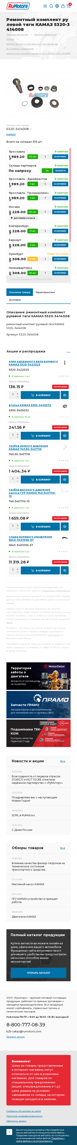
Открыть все (68, 352)
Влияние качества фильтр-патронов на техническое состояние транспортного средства (38, 866)
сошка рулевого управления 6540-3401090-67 (30, 538)
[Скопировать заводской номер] (31, 129)
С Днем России (22, 829)
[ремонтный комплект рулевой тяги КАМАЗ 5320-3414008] (38, 95)
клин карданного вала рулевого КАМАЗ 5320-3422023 (33, 363)
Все (62, 761)
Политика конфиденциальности (24, 1116)
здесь (9, 622)
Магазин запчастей (17, 34)
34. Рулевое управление (20, 48)
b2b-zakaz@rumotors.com (23, 1031)
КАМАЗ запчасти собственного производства (32, 44)
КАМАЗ (10, 39)
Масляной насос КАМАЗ (28, 884)
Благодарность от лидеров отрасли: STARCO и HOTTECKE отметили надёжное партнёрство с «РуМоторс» (37, 779)
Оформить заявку (16, 1121)
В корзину (43, 395)
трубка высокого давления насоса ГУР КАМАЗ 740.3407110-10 (32, 493)
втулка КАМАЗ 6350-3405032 (30, 405)
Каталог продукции (45, 34)
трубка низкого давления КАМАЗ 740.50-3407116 (28, 447)
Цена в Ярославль (19, 381)
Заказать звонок (15, 1036)
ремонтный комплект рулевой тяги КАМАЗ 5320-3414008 (38, 53)
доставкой (54, 635)
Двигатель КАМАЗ (24, 916)
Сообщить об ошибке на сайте (23, 1111)
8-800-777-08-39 (25, 1025)
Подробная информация (56, 590)
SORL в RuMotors (23, 815)
